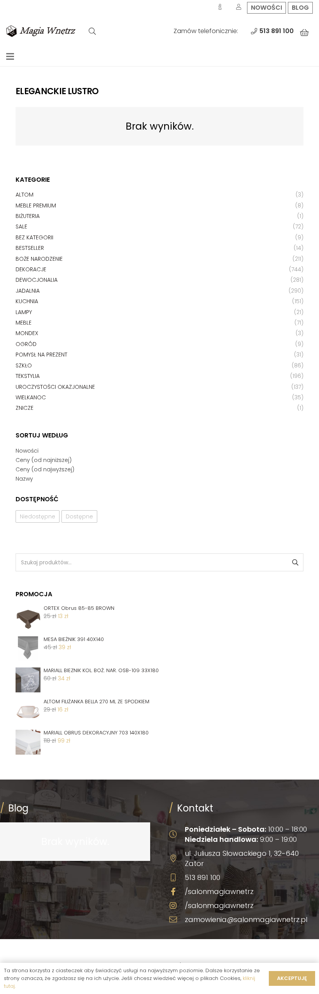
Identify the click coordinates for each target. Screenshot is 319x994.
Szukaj (294, 562)
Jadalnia (28, 291)
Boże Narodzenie (39, 259)
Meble (24, 323)
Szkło (24, 365)
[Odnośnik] (40, 31)
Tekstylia (28, 376)
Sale (21, 226)
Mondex (27, 333)
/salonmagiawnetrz (219, 891)
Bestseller (30, 248)
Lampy (24, 312)
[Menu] (10, 56)
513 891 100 (202, 877)
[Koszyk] (304, 32)
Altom (24, 194)
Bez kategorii (34, 237)
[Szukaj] (92, 31)
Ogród (26, 344)
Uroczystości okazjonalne (55, 387)
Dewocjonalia (37, 280)
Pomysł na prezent (41, 354)
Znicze (24, 408)
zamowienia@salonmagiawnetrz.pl (246, 919)
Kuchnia (27, 301)
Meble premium (36, 205)
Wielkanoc (31, 397)
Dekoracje (31, 269)
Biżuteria (28, 216)
